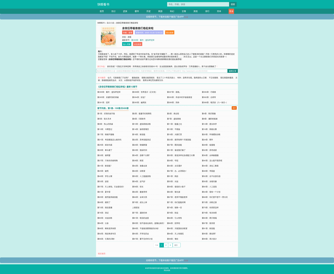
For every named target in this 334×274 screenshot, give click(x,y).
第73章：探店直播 (104, 207)
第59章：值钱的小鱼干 (176, 186)
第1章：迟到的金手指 (106, 113)
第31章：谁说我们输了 (176, 150)
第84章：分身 (103, 223)
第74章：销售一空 (174, 207)
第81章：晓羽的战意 (140, 218)
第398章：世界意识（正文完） (144, 92)
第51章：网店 (172, 176)
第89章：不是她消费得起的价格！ (146, 228)
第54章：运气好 (138, 181)
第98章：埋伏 (172, 238)
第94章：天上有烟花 (175, 233)
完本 (219, 11)
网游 (160, 11)
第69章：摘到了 (103, 202)
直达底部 (169, 32)
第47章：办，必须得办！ (177, 171)
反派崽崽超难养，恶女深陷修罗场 (173, 66)
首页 (102, 11)
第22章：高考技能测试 (141, 139)
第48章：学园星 (208, 171)
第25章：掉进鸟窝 (104, 144)
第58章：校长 (137, 186)
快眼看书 (103, 4)
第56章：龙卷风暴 (209, 181)
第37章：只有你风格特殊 (107, 160)
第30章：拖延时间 (139, 150)
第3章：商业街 (173, 113)
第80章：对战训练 (104, 218)
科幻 (172, 11)
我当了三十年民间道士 (166, 77)
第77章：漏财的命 (139, 212)
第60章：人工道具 (209, 186)
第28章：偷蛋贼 (208, 144)
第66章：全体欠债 (139, 197)
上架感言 (135, 207)
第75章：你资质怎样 (210, 207)
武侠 (125, 11)
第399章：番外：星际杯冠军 (142, 40)
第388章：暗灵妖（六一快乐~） (215, 102)
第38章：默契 (137, 160)
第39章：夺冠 (172, 160)
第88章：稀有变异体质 (106, 228)
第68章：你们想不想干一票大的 (215, 197)
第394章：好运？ (139, 97)
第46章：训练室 (138, 171)
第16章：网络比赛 (209, 129)
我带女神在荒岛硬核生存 (153, 80)
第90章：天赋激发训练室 (177, 228)
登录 (231, 11)
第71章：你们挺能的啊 (176, 202)
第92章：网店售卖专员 (106, 233)
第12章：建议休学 (209, 124)
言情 (184, 11)
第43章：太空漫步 (174, 165)
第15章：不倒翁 (173, 129)
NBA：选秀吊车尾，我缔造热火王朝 (192, 77)
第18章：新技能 (138, 134)
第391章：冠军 (103, 102)
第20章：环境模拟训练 (211, 134)
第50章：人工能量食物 (141, 176)
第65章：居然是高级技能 (107, 197)
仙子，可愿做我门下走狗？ (119, 77)
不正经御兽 (213, 77)
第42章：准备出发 (139, 165)
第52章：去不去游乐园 (211, 176)
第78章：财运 (172, 212)
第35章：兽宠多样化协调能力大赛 (181, 155)
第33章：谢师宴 (103, 155)
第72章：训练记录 (209, 202)
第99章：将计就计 (209, 238)
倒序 (234, 108)
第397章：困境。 (174, 92)
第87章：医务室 (208, 223)
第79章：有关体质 (209, 212)
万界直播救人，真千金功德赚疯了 (202, 66)
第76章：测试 (103, 212)
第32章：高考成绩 (209, 150)
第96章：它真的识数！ (106, 238)
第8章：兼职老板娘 (209, 118)
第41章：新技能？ (104, 165)
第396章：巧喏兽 (209, 92)
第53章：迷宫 (103, 181)
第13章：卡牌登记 (104, 129)
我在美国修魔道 (226, 77)
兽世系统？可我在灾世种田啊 (119, 66)
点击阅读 (137, 44)
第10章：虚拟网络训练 (141, 124)
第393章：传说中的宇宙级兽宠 (179, 97)
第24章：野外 (207, 139)
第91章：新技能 (208, 228)
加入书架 (126, 44)
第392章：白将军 (209, 97)
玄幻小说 (110, 22)
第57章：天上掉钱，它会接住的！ (111, 186)
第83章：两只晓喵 (209, 218)
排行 (207, 11)
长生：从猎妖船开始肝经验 (130, 80)
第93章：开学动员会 (140, 233)
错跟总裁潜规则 (148, 77)
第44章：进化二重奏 (210, 165)
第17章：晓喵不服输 (105, 134)
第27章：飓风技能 (174, 144)
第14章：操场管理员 (140, 129)
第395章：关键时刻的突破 (108, 97)
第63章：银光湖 (173, 191)
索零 (130, 32)
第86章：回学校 (173, 223)
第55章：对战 (172, 181)
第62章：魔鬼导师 (139, 191)
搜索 (233, 4)
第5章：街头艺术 (104, 118)
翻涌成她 (135, 77)
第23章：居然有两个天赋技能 (179, 139)
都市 (137, 11)
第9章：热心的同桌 (105, 124)
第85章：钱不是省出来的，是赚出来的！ (148, 223)
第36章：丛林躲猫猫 (210, 155)
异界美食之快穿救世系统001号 (145, 66)
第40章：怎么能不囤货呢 (212, 160)
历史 (149, 11)
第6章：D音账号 (138, 118)
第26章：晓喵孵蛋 (139, 144)
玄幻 (113, 11)
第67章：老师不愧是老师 (177, 197)
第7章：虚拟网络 (174, 118)
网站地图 (167, 270)
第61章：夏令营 (103, 191)
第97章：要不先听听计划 (142, 238)
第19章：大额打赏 (174, 134)
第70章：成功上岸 (139, 202)
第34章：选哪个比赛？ (141, 155)
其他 (195, 11)
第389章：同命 (173, 102)
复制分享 (232, 71)
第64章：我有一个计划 (211, 191)
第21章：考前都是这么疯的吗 (109, 139)
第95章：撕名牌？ (209, 233)
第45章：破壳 (103, 171)
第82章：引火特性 (174, 218)
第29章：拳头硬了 (104, 150)
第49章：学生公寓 (104, 176)
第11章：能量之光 (174, 124)
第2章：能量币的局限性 (141, 113)
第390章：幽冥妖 (139, 102)
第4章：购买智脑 (209, 113)
